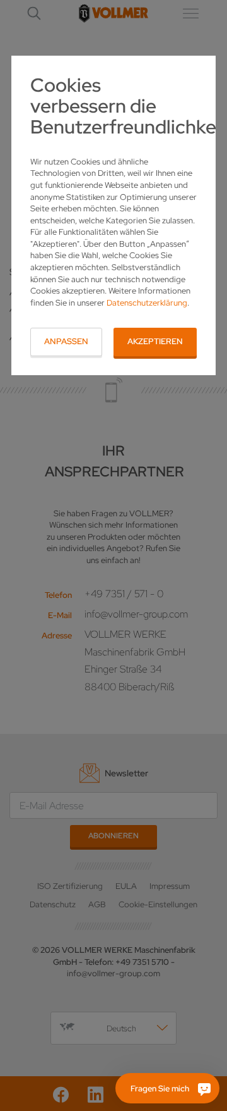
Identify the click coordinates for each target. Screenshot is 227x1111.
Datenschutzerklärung (147, 302)
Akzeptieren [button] (155, 341)
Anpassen (66, 341)
